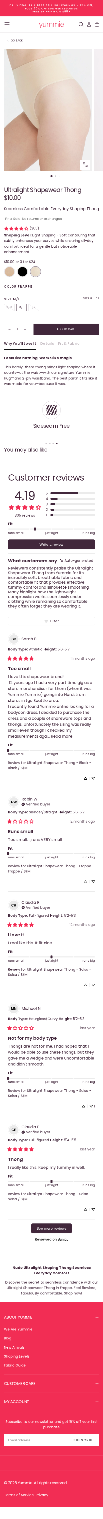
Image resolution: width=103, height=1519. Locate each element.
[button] (7, 24)
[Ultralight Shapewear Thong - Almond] (9, 272)
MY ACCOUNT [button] (16, 1402)
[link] (21, 228)
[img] (76, 561)
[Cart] (97, 24)
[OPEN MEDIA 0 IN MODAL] (85, 165)
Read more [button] (61, 736)
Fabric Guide (15, 1365)
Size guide (91, 298)
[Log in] (89, 24)
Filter (54, 621)
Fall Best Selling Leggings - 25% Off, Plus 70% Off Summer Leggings (59, 6)
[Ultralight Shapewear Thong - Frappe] (35, 272)
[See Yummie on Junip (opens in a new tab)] (63, 1239)
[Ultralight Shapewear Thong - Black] (23, 272)
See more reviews (51, 1228)
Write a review (51, 544)
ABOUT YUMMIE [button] (18, 1317)
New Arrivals (14, 1347)
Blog (7, 1338)
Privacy (42, 1494)
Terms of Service (19, 1494)
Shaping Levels (17, 1356)
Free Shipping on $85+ (51, 11)
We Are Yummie (18, 1329)
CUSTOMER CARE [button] (20, 1383)
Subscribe (84, 1440)
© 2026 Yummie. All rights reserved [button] (35, 1483)
